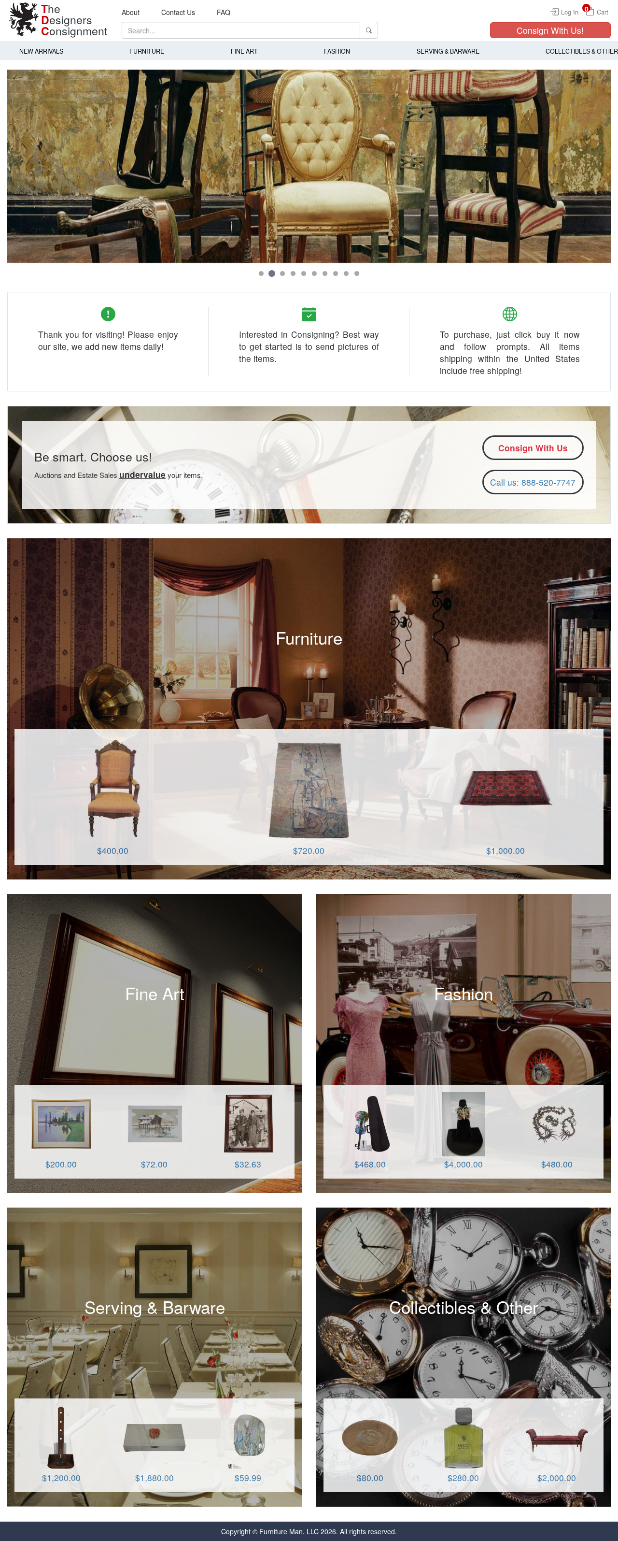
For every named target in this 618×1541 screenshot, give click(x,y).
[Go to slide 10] (357, 273)
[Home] (24, 19)
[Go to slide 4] (293, 273)
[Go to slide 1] (261, 273)
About (131, 12)
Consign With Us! (550, 30)
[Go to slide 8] (335, 273)
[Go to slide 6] (314, 273)
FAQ (223, 12)
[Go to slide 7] (325, 273)
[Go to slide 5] (304, 273)
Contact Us (178, 12)
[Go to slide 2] (272, 273)
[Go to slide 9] (346, 273)
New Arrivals (41, 51)
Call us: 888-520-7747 (533, 482)
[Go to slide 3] (283, 273)
